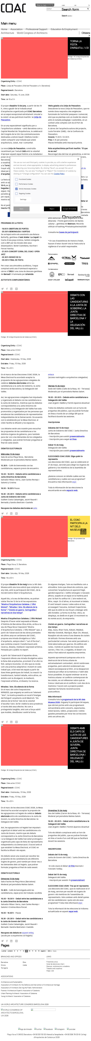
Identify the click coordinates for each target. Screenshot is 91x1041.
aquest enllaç (28, 933)
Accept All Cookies (69, 209)
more (54, 951)
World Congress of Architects (32, 32)
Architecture (7, 32)
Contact (49, 9)
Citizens (86, 32)
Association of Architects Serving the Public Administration (21, 988)
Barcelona (4, 962)
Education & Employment (64, 29)
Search (65, 15)
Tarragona (4, 968)
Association (17, 29)
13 (38, 951)
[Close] (78, 159)
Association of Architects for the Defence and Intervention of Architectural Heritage (30, 985)
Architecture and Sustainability (11, 982)
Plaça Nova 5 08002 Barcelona (19, 1034)
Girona (3, 965)
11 (32, 951)
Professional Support (36, 29)
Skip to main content (45, 5)
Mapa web (50, 971)
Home (4, 29)
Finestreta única (52, 962)
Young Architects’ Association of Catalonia (15, 996)
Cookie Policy (59, 173)
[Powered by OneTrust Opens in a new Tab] (71, 215)
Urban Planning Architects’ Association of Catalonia (19, 993)
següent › (43, 951)
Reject (52, 209)
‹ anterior (10, 951)
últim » (50, 951)
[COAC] (23, 9)
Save (21, 209)
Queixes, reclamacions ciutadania (58, 966)
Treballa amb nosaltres (54, 968)
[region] (45, 186)
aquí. (74, 482)
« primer (3, 951)
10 (29, 951)
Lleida (25, 965)
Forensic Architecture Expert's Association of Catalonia (20, 990)
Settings (23, 199)
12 (35, 951)
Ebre (24, 962)
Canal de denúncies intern (55, 964)
